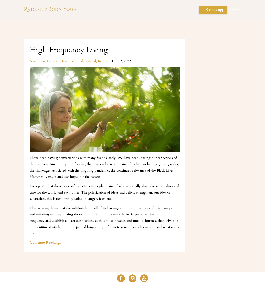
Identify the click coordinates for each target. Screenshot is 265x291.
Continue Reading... (46, 242)
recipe (103, 61)
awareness (37, 61)
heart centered (71, 61)
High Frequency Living (69, 49)
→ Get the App (213, 10)
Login (234, 9)
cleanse (52, 61)
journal (90, 61)
